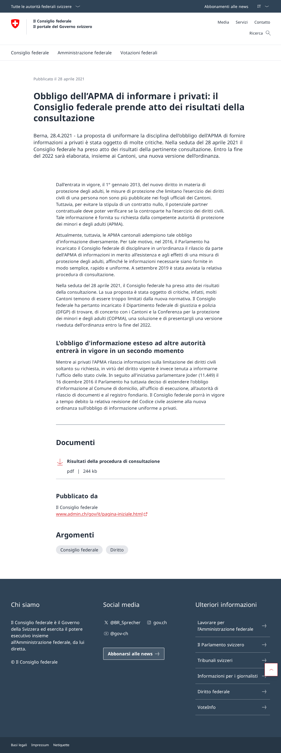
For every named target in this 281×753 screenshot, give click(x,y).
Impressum (40, 745)
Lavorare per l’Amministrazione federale (225, 625)
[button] (30, 52)
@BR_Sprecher (125, 622)
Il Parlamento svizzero (221, 645)
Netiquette (61, 745)
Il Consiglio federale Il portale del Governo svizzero (62, 23)
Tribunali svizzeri (215, 660)
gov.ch (160, 622)
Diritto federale (214, 692)
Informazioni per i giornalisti (228, 676)
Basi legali (19, 745)
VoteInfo (207, 707)
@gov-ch (119, 633)
